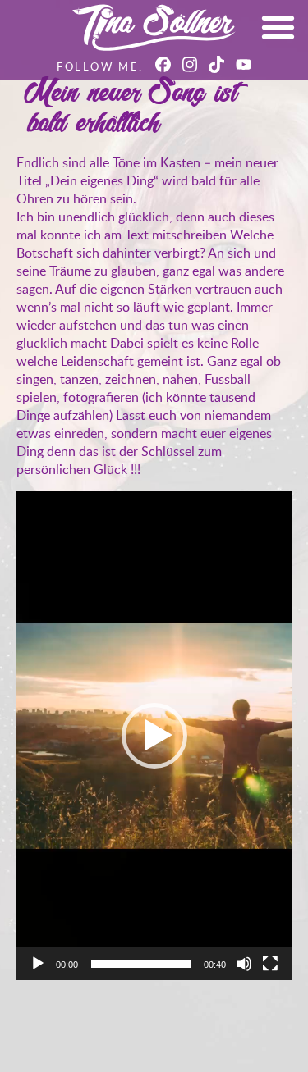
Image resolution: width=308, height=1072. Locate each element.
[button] (154, 736)
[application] (154, 735)
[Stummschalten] (244, 964)
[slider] (141, 964)
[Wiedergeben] (38, 964)
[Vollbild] (270, 964)
